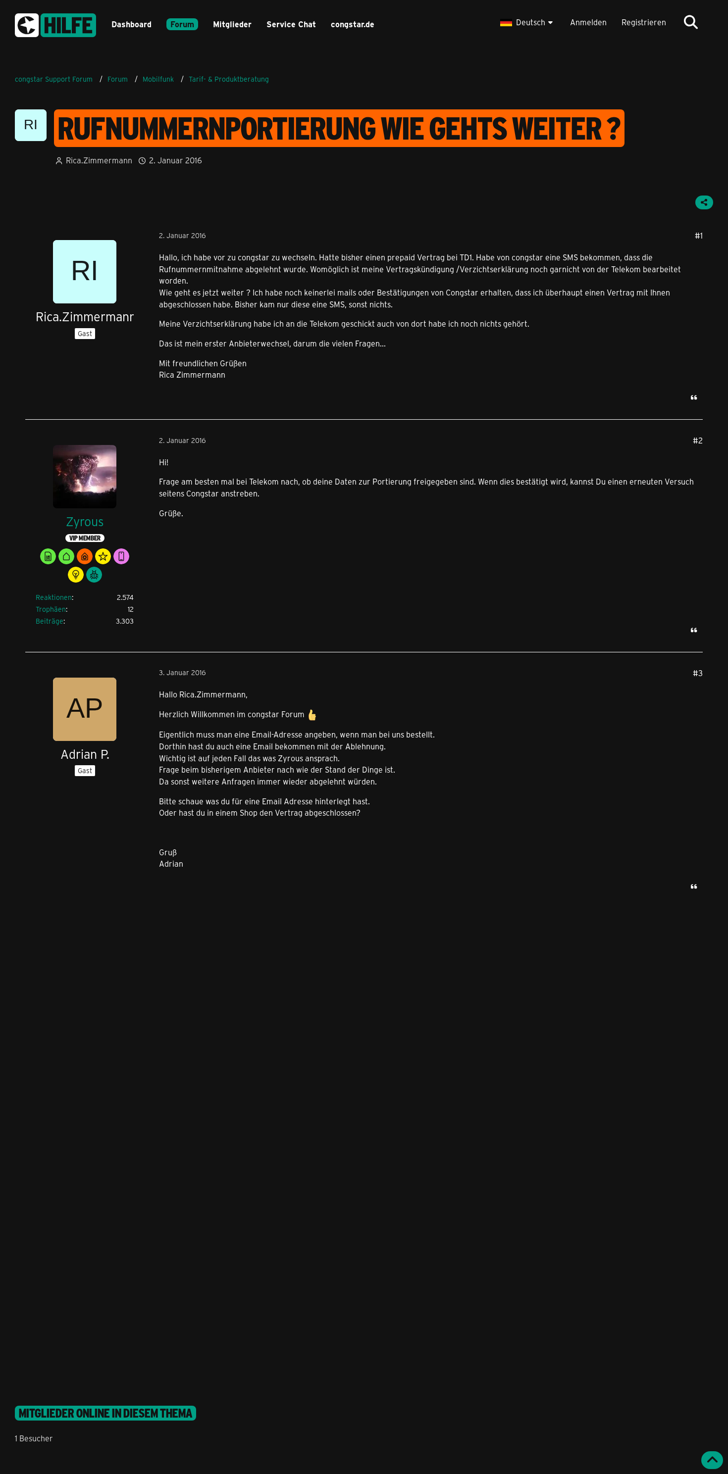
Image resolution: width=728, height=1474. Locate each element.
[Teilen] (704, 202)
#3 (698, 673)
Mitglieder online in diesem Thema (105, 1413)
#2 (698, 440)
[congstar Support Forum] (55, 23)
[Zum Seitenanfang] (712, 1460)
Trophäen (51, 609)
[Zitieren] (694, 397)
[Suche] (691, 22)
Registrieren (644, 22)
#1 (699, 235)
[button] (528, 22)
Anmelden (588, 22)
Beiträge (49, 621)
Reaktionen (54, 597)
